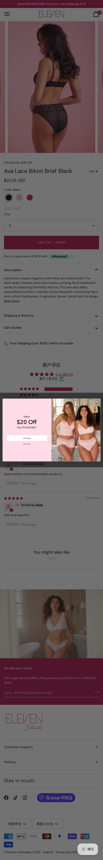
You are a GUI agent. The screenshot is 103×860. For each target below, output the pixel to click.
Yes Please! (27, 438)
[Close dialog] (97, 401)
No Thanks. (27, 444)
